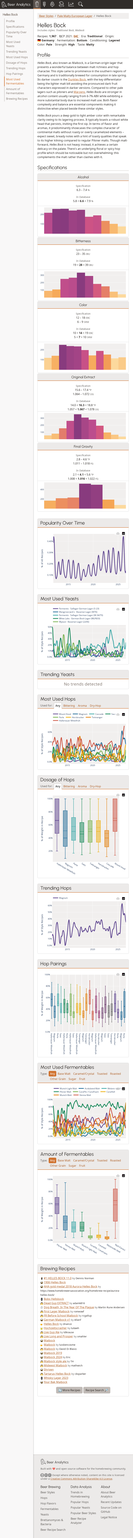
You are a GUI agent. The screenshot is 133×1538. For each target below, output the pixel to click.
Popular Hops (80, 1502)
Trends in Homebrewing (80, 1494)
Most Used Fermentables (15, 81)
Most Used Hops (17, 57)
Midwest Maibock (55, 1365)
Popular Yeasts (80, 1507)
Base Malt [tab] (64, 1074)
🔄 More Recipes (69, 1390)
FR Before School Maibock (61, 1315)
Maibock (49, 1340)
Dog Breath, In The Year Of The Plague (69, 1307)
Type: (43, 1073)
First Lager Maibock (57, 1311)
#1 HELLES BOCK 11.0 (58, 1278)
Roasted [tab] (115, 1074)
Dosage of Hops (16, 63)
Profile (10, 21)
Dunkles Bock (77, 79)
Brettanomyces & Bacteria (52, 1522)
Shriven (49, 1369)
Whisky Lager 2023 (56, 1378)
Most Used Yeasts (13, 44)
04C (76, 36)
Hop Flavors (48, 1503)
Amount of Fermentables (15, 91)
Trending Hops (15, 68)
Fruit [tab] (82, 1079)
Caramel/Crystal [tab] (83, 1074)
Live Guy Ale (51, 1332)
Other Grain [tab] (58, 1079)
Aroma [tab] (82, 706)
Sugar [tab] (72, 1079)
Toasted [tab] (102, 1074)
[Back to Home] (43, 1462)
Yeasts (45, 1514)
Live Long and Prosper (58, 1336)
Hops (44, 1498)
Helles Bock (10, 14)
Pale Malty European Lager (74, 16)
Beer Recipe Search (53, 1530)
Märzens (79, 92)
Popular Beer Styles (83, 1513)
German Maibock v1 (57, 1320)
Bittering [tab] (69, 706)
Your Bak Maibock (55, 1382)
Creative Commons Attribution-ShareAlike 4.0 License (81, 1478)
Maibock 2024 (53, 1357)
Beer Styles (46, 16)
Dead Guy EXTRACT (56, 1303)
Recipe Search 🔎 (97, 1390)
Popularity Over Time (16, 34)
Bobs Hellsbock (54, 1299)
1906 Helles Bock (55, 1282)
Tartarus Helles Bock (57, 1374)
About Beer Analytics (108, 1494)
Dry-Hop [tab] (95, 706)
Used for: (46, 705)
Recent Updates (111, 1502)
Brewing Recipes (17, 99)
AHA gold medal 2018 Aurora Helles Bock (70, 1286)
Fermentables (50, 1509)
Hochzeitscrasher (55, 1328)
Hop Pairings (14, 74)
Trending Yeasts (16, 51)
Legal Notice (109, 1517)
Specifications (15, 27)
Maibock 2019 (53, 1353)
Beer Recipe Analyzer (78, 1521)
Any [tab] (57, 706)
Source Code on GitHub (111, 1510)
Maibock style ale (55, 1361)
